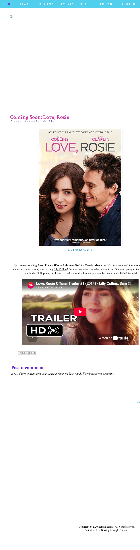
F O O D (7, 4)
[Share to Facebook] (30, 353)
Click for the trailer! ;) (80, 249)
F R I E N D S (107, 4)
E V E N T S (67, 4)
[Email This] (20, 353)
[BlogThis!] (23, 353)
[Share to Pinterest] (34, 353)
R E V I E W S (46, 4)
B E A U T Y (86, 4)
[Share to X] (27, 353)
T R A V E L (26, 4)
